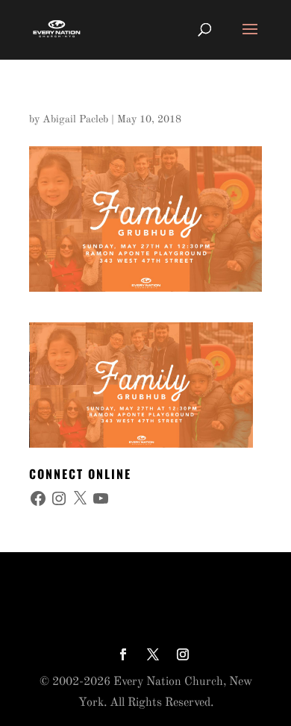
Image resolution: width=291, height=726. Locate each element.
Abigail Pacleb (75, 119)
